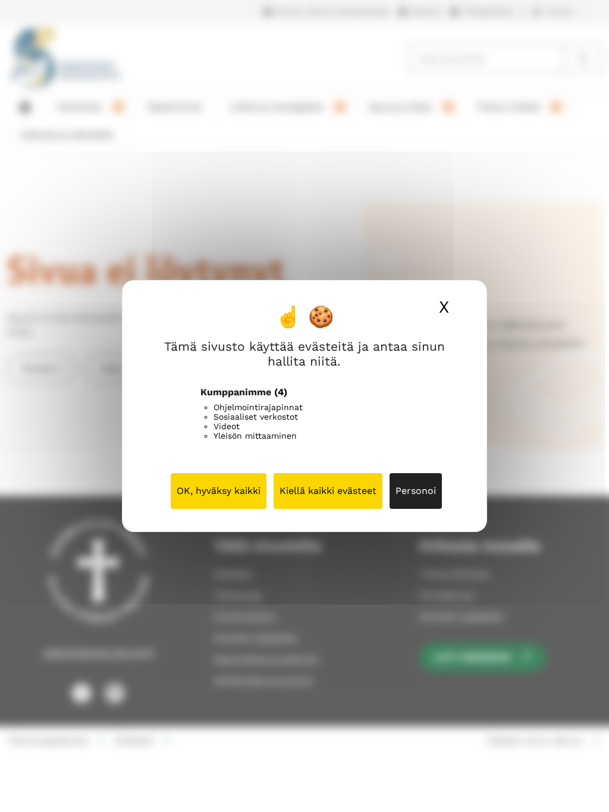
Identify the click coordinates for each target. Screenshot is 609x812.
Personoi (415, 490)
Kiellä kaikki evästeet (328, 490)
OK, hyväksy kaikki (218, 490)
